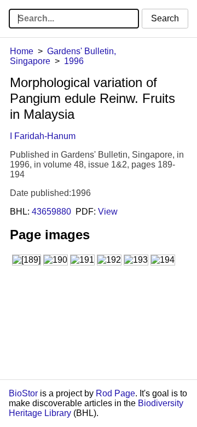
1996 (74, 61)
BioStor (23, 393)
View (108, 211)
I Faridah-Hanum (43, 136)
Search (165, 18)
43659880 (51, 211)
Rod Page (115, 393)
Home (21, 51)
